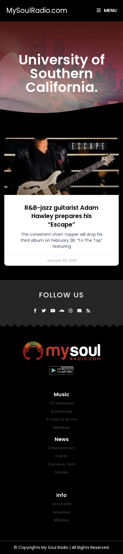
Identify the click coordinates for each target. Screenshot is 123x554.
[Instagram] (70, 311)
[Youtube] (53, 311)
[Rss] (88, 311)
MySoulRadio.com (37, 10)
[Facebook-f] (35, 311)
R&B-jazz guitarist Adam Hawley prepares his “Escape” (61, 216)
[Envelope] (79, 311)
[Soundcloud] (61, 311)
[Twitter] (44, 311)
